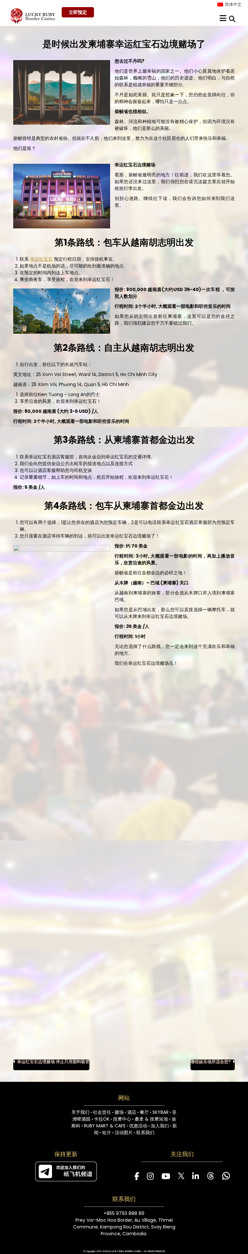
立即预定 (78, 12)
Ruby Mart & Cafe (105, 1126)
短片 (106, 1132)
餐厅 (144, 1112)
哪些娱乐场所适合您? (211, 1062)
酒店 (131, 1112)
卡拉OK (101, 1119)
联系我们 (145, 1132)
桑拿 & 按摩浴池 (151, 1119)
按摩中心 (122, 1119)
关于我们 (80, 1112)
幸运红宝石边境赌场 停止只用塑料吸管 (53, 1062)
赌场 (119, 1112)
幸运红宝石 (41, 259)
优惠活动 (138, 1126)
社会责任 (102, 1112)
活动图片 (124, 1132)
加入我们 (160, 1126)
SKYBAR (160, 1112)
